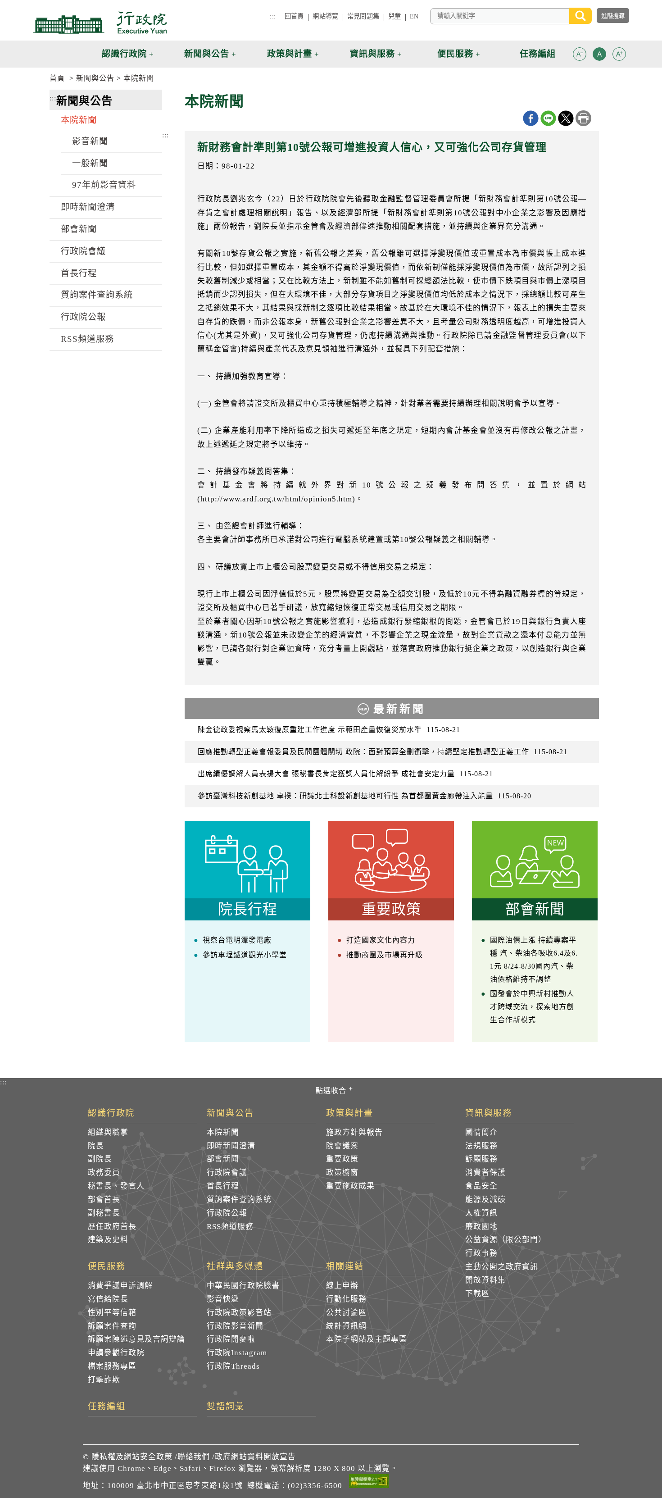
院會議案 (342, 1146)
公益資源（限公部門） (505, 1239)
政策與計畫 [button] (289, 54)
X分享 (566, 118)
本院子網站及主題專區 (366, 1339)
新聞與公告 (95, 78)
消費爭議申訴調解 (120, 1285)
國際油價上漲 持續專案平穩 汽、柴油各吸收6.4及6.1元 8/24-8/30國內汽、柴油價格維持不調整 (534, 959)
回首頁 (294, 16)
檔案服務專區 (112, 1366)
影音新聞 (90, 141)
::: (272, 16)
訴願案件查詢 (112, 1326)
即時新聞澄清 (88, 207)
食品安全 (481, 1186)
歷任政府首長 (112, 1226)
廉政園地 (481, 1226)
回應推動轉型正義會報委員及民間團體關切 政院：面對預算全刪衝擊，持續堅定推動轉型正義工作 (382, 752)
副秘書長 (104, 1213)
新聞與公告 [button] (206, 54)
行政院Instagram (237, 1352)
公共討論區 (346, 1312)
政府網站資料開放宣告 (255, 1456)
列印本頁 (583, 118)
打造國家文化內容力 (380, 940)
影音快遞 (223, 1299)
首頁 (57, 78)
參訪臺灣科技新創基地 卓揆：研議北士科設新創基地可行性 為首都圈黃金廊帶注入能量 (364, 796)
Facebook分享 (531, 118)
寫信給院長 (108, 1299)
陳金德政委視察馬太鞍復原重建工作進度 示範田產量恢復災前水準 (329, 729)
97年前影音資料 (104, 185)
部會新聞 (79, 229)
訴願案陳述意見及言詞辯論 (136, 1339)
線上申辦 (342, 1285)
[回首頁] (100, 22)
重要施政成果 (350, 1186)
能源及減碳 (485, 1199)
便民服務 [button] (455, 54)
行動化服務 (346, 1299)
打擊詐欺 (104, 1379)
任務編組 (107, 1406)
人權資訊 (481, 1213)
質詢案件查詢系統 (97, 295)
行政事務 (481, 1253)
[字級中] (599, 55)
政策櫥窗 (342, 1172)
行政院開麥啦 (231, 1339)
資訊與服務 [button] (372, 54)
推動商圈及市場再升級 (384, 955)
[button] (579, 54)
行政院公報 (83, 317)
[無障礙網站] (369, 1482)
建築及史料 (108, 1239)
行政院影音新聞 (235, 1326)
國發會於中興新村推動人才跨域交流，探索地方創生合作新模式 (532, 1007)
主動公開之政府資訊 (501, 1266)
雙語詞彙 (226, 1406)
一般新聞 (90, 163)
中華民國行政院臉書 (243, 1285)
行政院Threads (233, 1366)
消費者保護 (485, 1172)
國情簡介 (481, 1132)
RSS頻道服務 (87, 339)
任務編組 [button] (538, 54)
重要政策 (342, 1159)
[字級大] (619, 55)
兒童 (394, 16)
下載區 (477, 1293)
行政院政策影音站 (239, 1312)
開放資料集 (485, 1280)
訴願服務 (481, 1159)
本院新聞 (138, 78)
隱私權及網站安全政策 (131, 1456)
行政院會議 (83, 251)
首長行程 (79, 273)
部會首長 (104, 1199)
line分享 (548, 118)
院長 (96, 1146)
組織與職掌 (108, 1132)
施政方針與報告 (354, 1132)
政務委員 (104, 1172)
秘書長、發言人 (116, 1186)
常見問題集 (363, 16)
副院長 (100, 1159)
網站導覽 (325, 16)
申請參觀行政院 (116, 1352)
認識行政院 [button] (124, 54)
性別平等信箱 (112, 1312)
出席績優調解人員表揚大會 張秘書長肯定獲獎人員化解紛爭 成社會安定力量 (345, 774)
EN (414, 16)
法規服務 (481, 1146)
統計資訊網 (346, 1326)
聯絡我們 (193, 1456)
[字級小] (579, 55)
